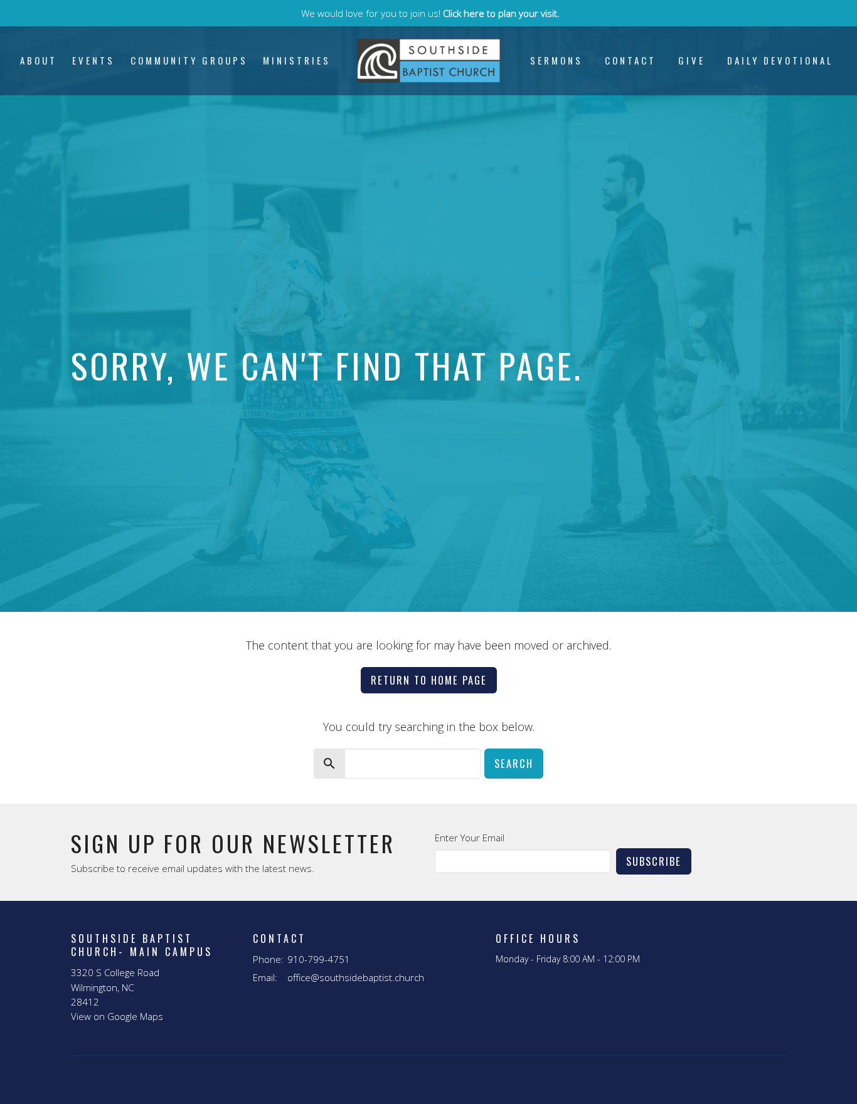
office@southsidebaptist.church (355, 977)
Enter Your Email (469, 837)
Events (93, 60)
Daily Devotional (780, 60)
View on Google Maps (117, 1016)
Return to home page (429, 680)
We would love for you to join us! (430, 13)
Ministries (297, 60)
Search (513, 763)
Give (691, 60)
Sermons (556, 60)
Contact (630, 60)
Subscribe (653, 861)
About (38, 60)
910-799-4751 (318, 959)
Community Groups (189, 60)
